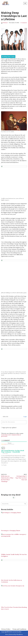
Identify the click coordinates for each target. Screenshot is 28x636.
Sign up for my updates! (9, 427)
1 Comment (24, 22)
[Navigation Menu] (25, 3)
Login (25, 416)
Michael (5, 22)
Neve (6, 634)
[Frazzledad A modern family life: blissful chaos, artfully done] (6, 3)
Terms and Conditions (19, 629)
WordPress (19, 634)
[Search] (25, 503)
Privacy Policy (5, 629)
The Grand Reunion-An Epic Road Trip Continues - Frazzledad (12, 451)
